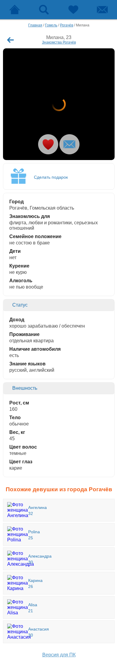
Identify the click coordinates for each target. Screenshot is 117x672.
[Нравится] (48, 144)
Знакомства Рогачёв (59, 42)
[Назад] (10, 40)
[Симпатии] (73, 9)
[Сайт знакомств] (14, 9)
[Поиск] (44, 9)
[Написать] (69, 144)
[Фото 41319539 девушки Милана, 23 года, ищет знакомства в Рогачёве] (59, 104)
